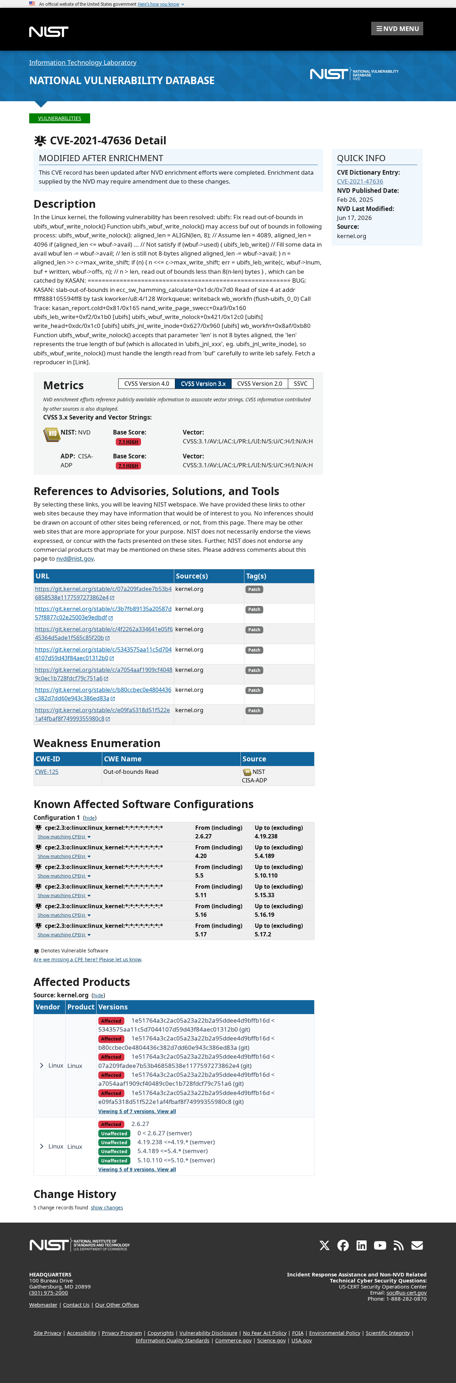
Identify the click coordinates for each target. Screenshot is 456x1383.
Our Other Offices (117, 1304)
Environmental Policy (334, 1333)
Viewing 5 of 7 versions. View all (137, 1111)
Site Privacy (47, 1333)
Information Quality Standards (172, 1340)
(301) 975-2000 (48, 1292)
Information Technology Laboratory (82, 62)
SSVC (300, 383)
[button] (397, 28)
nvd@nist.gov (75, 558)
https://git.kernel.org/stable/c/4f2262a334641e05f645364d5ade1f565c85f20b (104, 633)
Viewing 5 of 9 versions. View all (137, 1169)
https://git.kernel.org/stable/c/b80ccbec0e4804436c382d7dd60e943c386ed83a (103, 694)
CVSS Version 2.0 (259, 383)
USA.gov (301, 1340)
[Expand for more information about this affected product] (41, 1065)
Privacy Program (122, 1333)
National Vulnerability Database (122, 80)
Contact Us (76, 1304)
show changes (107, 1207)
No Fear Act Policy (264, 1333)
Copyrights (160, 1333)
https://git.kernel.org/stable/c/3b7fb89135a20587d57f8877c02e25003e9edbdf (103, 613)
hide (90, 818)
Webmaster (43, 1304)
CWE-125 (46, 772)
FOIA (298, 1333)
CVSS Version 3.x (203, 383)
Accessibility (81, 1333)
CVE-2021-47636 (360, 181)
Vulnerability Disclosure (208, 1333)
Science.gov (271, 1340)
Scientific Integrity (388, 1333)
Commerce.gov (233, 1340)
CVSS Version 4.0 (146, 383)
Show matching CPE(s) (62, 836)
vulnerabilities (59, 118)
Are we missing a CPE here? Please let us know (87, 959)
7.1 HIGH (128, 441)
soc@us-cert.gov (407, 1292)
